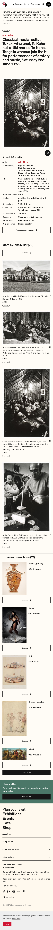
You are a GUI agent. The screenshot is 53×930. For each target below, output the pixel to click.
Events (8, 818)
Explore (25, 600)
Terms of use (7, 900)
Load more (26, 772)
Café (6, 823)
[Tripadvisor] (18, 891)
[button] (26, 283)
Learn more (16, 919)
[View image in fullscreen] (48, 153)
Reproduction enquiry (25, 230)
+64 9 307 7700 (9, 885)
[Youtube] (13, 891)
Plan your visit (13, 809)
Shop (6, 827)
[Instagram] (8, 891)
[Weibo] (23, 891)
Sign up (25, 796)
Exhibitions (11, 814)
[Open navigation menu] (48, 4)
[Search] (43, 4)
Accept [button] (7, 924)
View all (25, 252)
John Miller (7, 35)
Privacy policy (8, 897)
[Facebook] (3, 891)
